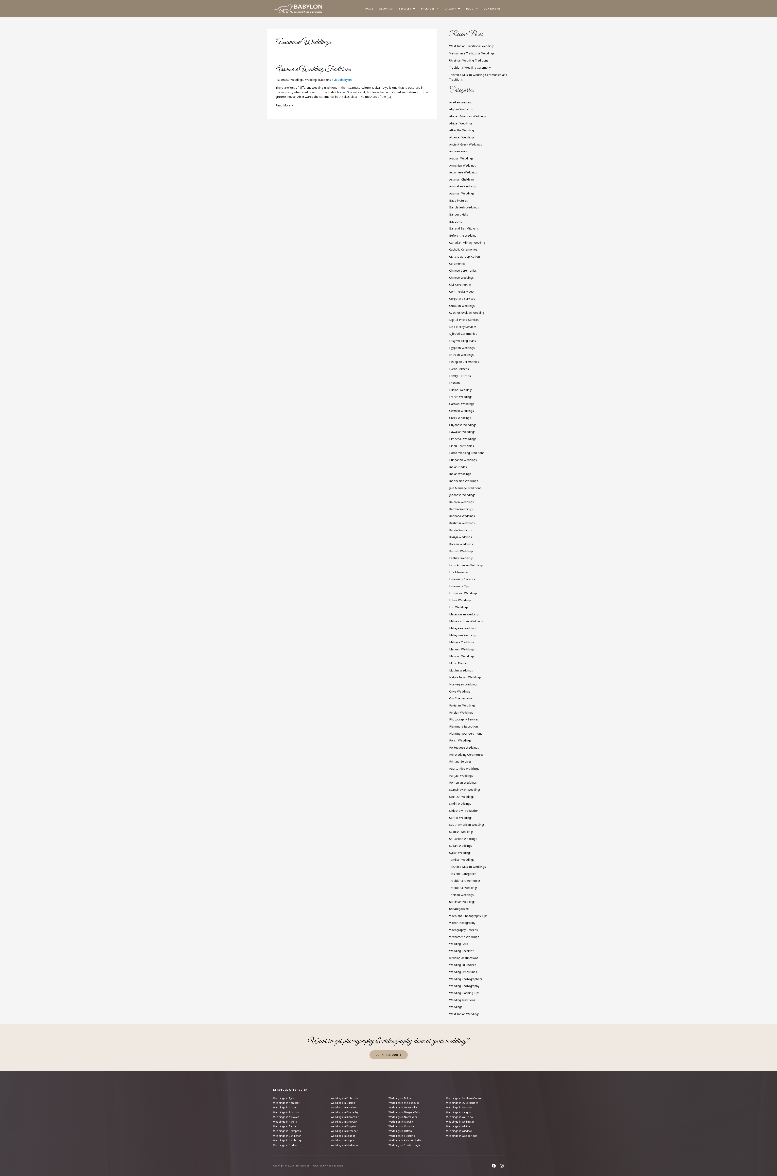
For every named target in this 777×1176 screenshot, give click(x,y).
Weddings (455, 1007)
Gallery (450, 8)
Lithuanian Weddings (463, 593)
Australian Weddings (463, 186)
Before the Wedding (463, 235)
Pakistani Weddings (462, 705)
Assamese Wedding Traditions (313, 69)
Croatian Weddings (462, 306)
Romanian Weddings (463, 782)
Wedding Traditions (318, 80)
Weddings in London (343, 1136)
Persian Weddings (461, 712)
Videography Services (463, 930)
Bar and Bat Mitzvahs (464, 228)
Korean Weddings (461, 544)
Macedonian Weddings (464, 614)
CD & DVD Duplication (464, 256)
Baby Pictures (458, 200)
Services (405, 8)
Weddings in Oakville (401, 1121)
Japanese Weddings (462, 495)
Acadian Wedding (460, 102)
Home (369, 8)
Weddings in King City (344, 1121)
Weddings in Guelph (343, 1103)
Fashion (454, 383)
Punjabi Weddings (461, 776)
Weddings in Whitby (458, 1126)
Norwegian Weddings (463, 684)
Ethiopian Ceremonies (464, 362)
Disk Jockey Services (463, 327)
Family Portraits (460, 376)
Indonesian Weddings (463, 481)
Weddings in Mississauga (404, 1103)
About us (386, 8)
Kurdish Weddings (461, 551)
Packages (428, 8)
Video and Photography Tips (468, 916)
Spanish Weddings (461, 832)
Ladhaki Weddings (461, 558)
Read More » (284, 105)
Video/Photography (462, 923)
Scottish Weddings (461, 797)
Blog (470, 8)
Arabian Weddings (461, 158)
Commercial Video (461, 291)
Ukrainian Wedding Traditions (468, 60)
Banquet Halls (458, 214)
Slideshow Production (464, 811)
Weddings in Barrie (284, 1126)
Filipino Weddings (460, 390)
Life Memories (459, 572)
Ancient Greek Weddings (465, 144)
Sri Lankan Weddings (463, 839)
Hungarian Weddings (463, 460)
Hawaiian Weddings (462, 432)
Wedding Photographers (465, 979)
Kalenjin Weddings (461, 502)
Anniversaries (458, 151)
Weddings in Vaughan (459, 1112)
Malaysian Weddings (463, 635)
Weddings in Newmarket (403, 1107)
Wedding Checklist (461, 951)
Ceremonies (457, 264)
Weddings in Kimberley (344, 1112)
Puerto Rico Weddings (464, 768)
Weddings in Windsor (459, 1131)
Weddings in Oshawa (401, 1126)
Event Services (459, 369)
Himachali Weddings (462, 439)
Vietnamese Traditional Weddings (471, 53)
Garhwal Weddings (461, 404)
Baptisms (455, 221)
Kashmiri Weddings (462, 523)
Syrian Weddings (460, 853)
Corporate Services (462, 299)
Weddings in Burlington (287, 1136)
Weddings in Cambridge (287, 1140)
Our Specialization (461, 698)
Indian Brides (458, 467)
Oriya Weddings (459, 691)
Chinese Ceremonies (463, 270)
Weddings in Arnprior (286, 1112)
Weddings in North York (402, 1117)
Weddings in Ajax (283, 1098)
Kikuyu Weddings (460, 537)
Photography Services (464, 719)
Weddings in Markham (344, 1145)
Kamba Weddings (461, 509)
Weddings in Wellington (460, 1121)
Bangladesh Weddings (464, 207)
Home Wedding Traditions (466, 453)
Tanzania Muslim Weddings (467, 867)
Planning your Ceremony (465, 733)
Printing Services (460, 761)
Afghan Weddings (461, 109)
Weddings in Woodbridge (461, 1136)
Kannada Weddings (462, 516)
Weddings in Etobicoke (344, 1098)
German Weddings (461, 411)
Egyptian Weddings (462, 348)
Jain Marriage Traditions (465, 488)
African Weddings (460, 123)
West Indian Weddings (464, 1014)
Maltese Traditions (462, 642)
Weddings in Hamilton (344, 1107)
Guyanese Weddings (462, 425)
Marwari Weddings (461, 649)
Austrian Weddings (461, 193)
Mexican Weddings (461, 656)
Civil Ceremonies (460, 285)
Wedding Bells (458, 944)
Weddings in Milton (400, 1098)
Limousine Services (462, 579)
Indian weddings (460, 474)
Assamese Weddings (289, 80)
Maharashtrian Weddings (466, 621)
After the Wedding (461, 130)
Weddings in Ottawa (400, 1131)
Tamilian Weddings (461, 860)
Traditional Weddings (463, 888)
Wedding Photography (464, 986)
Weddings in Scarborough (404, 1145)
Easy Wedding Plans (462, 341)
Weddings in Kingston (344, 1126)
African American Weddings (467, 116)
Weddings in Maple (342, 1140)
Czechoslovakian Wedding (466, 312)
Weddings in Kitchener (344, 1131)
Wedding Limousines (463, 972)
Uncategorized (459, 909)
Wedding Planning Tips (464, 993)
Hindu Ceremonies (461, 446)
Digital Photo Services (464, 320)
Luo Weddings (458, 607)
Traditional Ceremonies (465, 881)
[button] (407, 8)
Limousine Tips (459, 586)
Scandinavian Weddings (465, 789)
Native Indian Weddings (465, 677)
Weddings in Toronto (459, 1107)
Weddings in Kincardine (345, 1117)
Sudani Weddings (460, 846)
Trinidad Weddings (461, 895)
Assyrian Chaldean (461, 179)
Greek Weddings (460, 418)
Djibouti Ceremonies (463, 334)
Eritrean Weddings (461, 355)
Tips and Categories (462, 874)
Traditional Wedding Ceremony (470, 67)
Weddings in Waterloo (459, 1117)
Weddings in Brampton (287, 1131)
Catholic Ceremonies (463, 249)
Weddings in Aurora (285, 1121)
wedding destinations (463, 958)
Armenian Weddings (462, 165)
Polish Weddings (460, 740)
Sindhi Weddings (460, 803)
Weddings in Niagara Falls (404, 1112)
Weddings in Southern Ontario (464, 1098)
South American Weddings (467, 824)
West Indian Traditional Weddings (472, 46)
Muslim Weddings (461, 670)
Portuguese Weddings (464, 747)
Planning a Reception (463, 726)
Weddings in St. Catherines (462, 1103)
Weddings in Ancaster (286, 1103)
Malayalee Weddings (463, 628)
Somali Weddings (460, 818)
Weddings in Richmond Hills (405, 1140)
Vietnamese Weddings (464, 937)
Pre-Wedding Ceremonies (466, 754)
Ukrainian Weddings (462, 902)
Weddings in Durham (285, 1145)
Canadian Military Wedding (467, 242)
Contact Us (492, 8)
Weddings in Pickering (401, 1136)
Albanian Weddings (461, 137)
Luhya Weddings (460, 600)
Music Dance (458, 663)
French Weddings (460, 397)
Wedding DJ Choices (462, 965)
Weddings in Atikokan (286, 1117)
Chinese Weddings (461, 277)
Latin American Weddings (466, 565)
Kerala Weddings (460, 530)
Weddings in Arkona (285, 1107)
